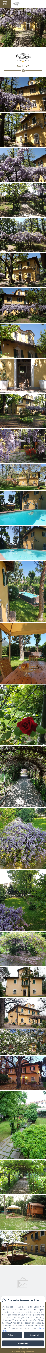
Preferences (23, 1343)
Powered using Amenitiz (23, 1352)
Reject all (12, 1335)
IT (27, 1349)
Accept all (34, 1335)
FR (23, 1349)
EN (19, 1349)
